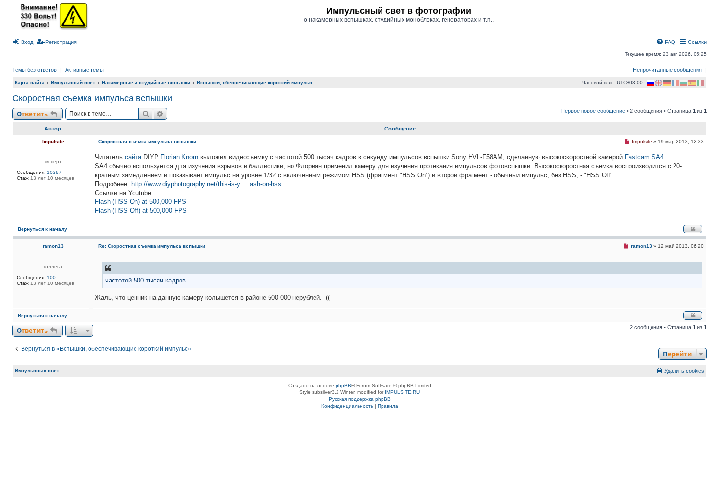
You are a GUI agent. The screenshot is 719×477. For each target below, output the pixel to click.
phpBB (343, 385)
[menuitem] (22, 42)
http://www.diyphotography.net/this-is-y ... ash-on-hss (206, 184)
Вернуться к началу (42, 229)
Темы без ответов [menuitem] (34, 70)
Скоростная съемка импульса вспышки (92, 98)
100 (51, 277)
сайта (133, 157)
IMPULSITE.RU (402, 392)
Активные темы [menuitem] (84, 70)
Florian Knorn (179, 157)
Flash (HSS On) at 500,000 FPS (140, 201)
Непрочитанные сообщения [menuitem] (667, 70)
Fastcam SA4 (644, 157)
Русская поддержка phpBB (360, 399)
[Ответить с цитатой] (692, 229)
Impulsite (53, 141)
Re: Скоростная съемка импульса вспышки (151, 246)
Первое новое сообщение (593, 111)
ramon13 (53, 246)
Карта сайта (30, 82)
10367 (54, 172)
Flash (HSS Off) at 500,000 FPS (141, 210)
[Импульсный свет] (51, 15)
